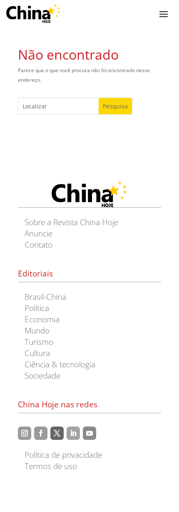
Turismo (39, 341)
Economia (42, 319)
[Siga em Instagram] (24, 433)
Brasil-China (45, 296)
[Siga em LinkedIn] (73, 433)
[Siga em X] (57, 433)
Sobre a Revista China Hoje (71, 222)
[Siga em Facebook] (40, 433)
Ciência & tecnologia (60, 364)
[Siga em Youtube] (89, 433)
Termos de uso (51, 466)
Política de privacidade (63, 454)
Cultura (37, 353)
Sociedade (42, 375)
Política (37, 308)
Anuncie (38, 233)
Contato (38, 244)
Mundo (37, 330)
